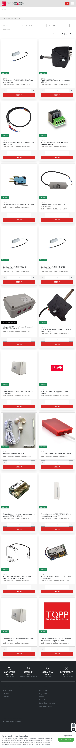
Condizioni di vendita (47, 703)
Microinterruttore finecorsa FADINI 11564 (18, 205)
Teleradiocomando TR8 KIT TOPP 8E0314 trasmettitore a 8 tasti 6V (56, 515)
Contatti (6, 697)
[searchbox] (22, 28)
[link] (12, 3)
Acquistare (43, 690)
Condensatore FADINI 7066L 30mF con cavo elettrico (55, 206)
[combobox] (13, 25)
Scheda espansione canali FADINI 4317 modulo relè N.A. (55, 143)
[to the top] (73, 729)
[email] (73, 725)
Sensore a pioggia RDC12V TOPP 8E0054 (56, 454)
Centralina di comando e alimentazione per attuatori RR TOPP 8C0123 (19, 515)
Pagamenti (43, 693)
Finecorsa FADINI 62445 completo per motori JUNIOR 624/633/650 (17, 577)
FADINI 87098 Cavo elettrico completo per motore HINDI (18, 143)
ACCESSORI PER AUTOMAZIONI (11, 18)
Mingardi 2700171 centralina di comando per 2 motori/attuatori (18, 328)
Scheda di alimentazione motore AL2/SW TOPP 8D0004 (56, 577)
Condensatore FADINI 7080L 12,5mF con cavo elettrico (18, 81)
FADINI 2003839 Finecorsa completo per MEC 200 (56, 81)
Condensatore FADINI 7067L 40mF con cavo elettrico (17, 268)
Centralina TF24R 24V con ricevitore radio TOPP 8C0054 (18, 640)
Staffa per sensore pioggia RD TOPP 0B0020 (54, 392)
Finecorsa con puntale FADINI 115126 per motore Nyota (56, 330)
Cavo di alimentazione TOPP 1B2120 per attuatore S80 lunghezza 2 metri (56, 640)
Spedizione (43, 697)
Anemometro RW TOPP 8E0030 (14, 454)
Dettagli (18, 57)
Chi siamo (6, 693)
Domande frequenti (46, 706)
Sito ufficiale (7, 690)
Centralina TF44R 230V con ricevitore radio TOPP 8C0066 (19, 392)
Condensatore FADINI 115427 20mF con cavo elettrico (55, 268)
